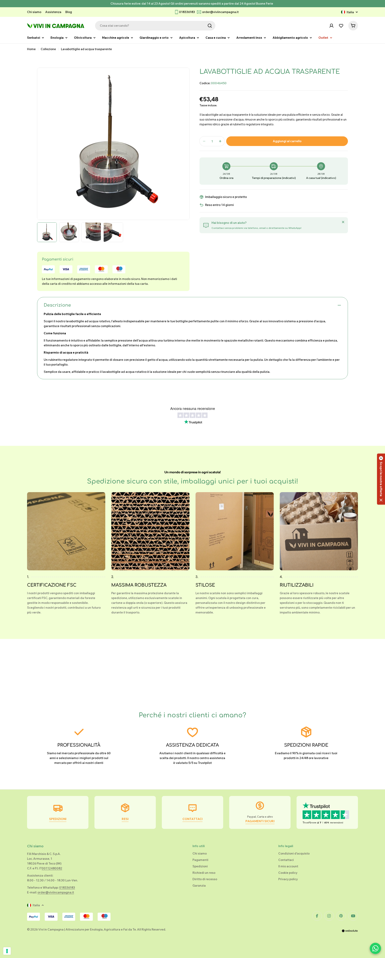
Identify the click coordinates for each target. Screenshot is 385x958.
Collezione (48, 49)
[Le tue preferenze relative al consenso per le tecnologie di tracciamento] (7, 951)
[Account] (331, 25)
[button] (381, 479)
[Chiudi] (343, 222)
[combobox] (155, 25)
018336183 (187, 12)
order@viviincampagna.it (220, 12)
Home (31, 49)
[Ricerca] (209, 25)
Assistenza (53, 12)
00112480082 (52, 868)
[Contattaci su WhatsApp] (375, 948)
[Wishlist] (341, 25)
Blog (68, 12)
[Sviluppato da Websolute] (350, 933)
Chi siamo (34, 12)
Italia (350, 12)
